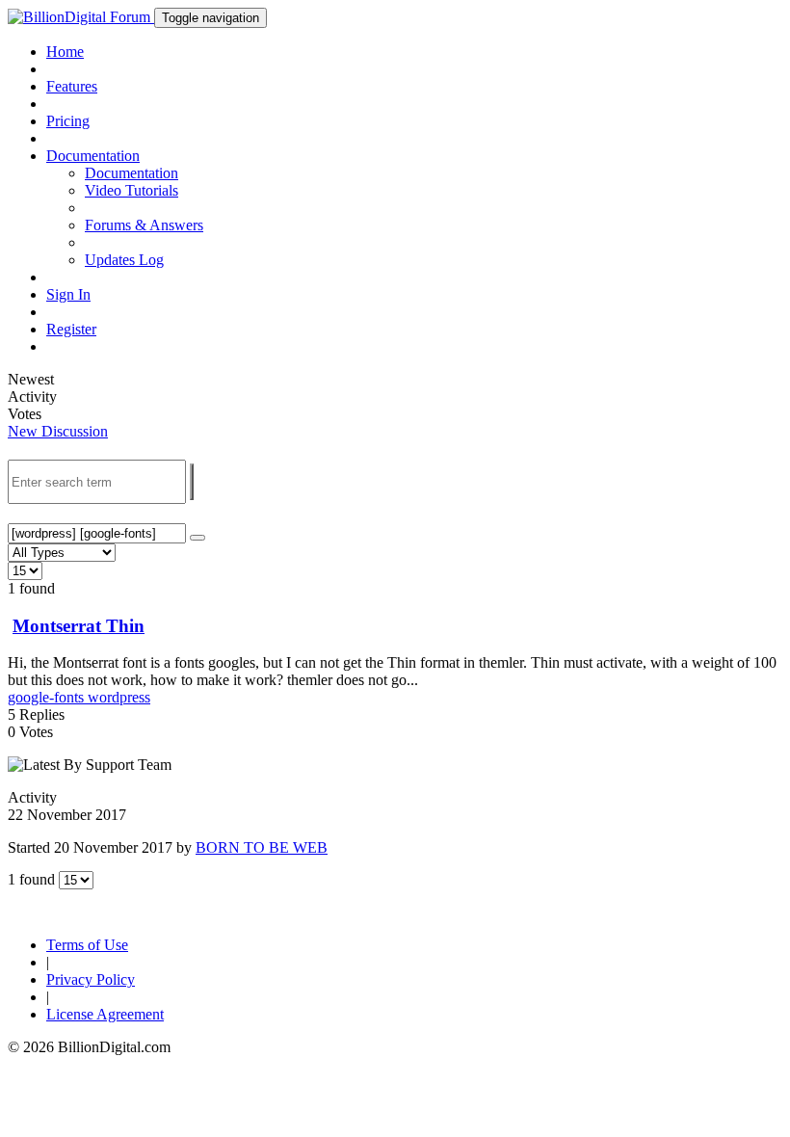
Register (71, 329)
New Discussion (58, 431)
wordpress (119, 697)
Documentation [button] (93, 155)
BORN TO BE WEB (262, 847)
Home (65, 51)
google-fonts (48, 697)
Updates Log (124, 259)
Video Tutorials (131, 190)
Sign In (68, 294)
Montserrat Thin (79, 626)
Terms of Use (87, 945)
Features (71, 86)
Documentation (131, 173)
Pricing (68, 121)
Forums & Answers (144, 225)
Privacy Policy (90, 979)
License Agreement (105, 1014)
